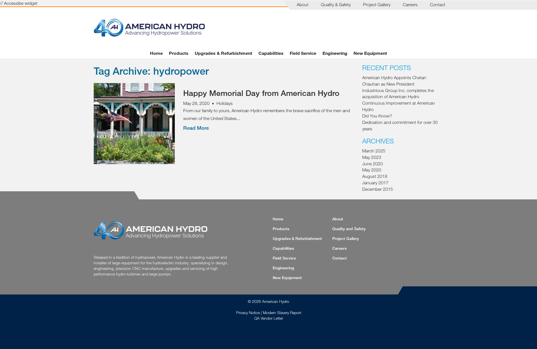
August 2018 (374, 176)
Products (179, 53)
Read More (196, 128)
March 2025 (373, 150)
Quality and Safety (349, 228)
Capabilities (271, 53)
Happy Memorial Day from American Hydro (261, 93)
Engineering (334, 53)
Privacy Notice (248, 312)
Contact (437, 4)
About (302, 4)
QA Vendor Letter (268, 318)
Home (156, 53)
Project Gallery (376, 4)
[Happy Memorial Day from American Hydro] (134, 160)
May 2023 (371, 157)
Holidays (224, 103)
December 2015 (377, 189)
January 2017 (375, 182)
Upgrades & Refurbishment (223, 53)
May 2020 (371, 169)
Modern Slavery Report (282, 312)
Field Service (303, 53)
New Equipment (370, 53)
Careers (410, 4)
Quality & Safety (336, 4)
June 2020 (372, 163)
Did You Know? (377, 115)
